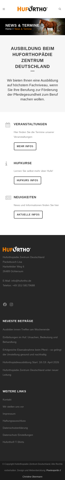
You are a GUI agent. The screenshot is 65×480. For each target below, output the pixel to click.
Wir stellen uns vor (13, 406)
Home (8, 29)
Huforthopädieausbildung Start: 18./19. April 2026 (31, 362)
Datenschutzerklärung (15, 427)
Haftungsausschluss (14, 420)
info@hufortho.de (21, 280)
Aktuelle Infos (28, 214)
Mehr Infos (25, 146)
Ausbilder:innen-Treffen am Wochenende (26, 329)
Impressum (9, 413)
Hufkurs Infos (27, 180)
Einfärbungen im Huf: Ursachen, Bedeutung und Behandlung (30, 339)
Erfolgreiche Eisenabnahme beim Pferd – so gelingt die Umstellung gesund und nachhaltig (32, 352)
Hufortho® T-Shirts (13, 441)
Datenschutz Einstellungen (18, 434)
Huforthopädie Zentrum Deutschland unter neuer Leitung (30, 372)
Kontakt (7, 399)
